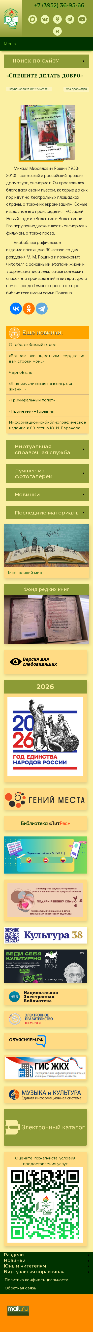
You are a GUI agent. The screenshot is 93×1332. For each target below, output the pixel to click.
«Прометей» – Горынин (31, 411)
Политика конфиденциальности (36, 1279)
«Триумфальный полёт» (32, 400)
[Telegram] (42, 309)
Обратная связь (20, 1288)
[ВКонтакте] (16, 309)
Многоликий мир (25, 572)
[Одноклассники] (29, 309)
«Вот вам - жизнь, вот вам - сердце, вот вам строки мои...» (47, 358)
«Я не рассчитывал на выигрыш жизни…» (40, 386)
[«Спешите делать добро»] (47, 132)
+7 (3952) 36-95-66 (59, 5)
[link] (46, 61)
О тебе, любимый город (33, 344)
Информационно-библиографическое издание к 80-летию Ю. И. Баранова (47, 425)
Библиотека (45, 823)
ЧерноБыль (20, 372)
